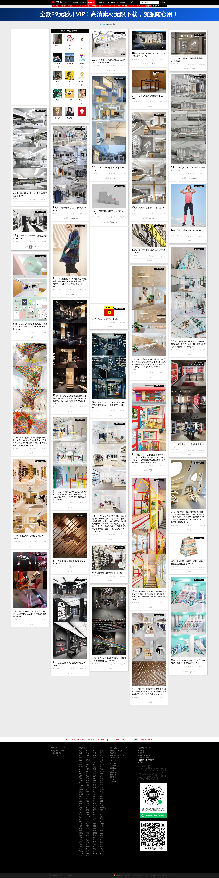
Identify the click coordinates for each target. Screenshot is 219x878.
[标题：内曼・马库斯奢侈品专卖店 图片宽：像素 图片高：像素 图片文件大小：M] (188, 205)
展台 (101, 846)
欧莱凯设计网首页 (116, 751)
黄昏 (80, 821)
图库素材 (91, 2)
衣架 (80, 844)
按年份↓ (78, 6)
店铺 (101, 849)
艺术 (87, 774)
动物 (101, 753)
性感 (80, 764)
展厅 (94, 846)
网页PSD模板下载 (116, 758)
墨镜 (94, 831)
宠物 (101, 812)
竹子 (87, 799)
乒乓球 (102, 851)
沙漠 (80, 826)
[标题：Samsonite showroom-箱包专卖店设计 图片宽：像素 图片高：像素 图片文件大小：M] (30, 220)
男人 (87, 776)
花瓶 (80, 837)
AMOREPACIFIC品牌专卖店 (110, 211)
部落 (80, 796)
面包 (101, 778)
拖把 (87, 840)
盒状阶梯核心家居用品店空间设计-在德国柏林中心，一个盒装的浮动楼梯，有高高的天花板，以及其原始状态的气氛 (70, 398)
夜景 (101, 799)
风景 (94, 753)
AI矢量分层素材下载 (117, 755)
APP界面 (113, 772)
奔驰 (101, 796)
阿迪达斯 (103, 808)
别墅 (94, 789)
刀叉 (87, 824)
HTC (87, 796)
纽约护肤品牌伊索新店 (106, 573)
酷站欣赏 (83, 2)
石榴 (94, 842)
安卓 (87, 828)
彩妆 (87, 753)
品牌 (87, 769)
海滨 (94, 799)
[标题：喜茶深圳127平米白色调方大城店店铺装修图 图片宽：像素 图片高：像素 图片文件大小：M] (30, 149)
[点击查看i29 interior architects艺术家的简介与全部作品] (30, 247)
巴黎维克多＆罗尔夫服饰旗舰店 (70, 663)
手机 (101, 783)
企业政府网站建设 (144, 755)
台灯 (101, 819)
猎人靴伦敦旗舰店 (104, 319)
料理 (80, 846)
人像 (94, 771)
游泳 (87, 803)
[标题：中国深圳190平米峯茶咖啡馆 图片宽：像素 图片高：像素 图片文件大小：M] (109, 120)
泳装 (101, 821)
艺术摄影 (94, 6)
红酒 (87, 787)
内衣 (101, 762)
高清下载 (148, 6)
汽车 (87, 751)
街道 (87, 780)
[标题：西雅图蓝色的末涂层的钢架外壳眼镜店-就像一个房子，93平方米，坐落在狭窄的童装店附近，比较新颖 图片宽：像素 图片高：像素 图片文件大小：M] (188, 292)
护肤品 (81, 833)
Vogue (102, 794)
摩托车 (102, 771)
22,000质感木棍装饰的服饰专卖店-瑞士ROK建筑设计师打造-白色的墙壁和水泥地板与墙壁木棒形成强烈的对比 (149, 691)
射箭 (80, 803)
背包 (80, 824)
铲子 (94, 819)
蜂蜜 (87, 794)
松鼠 (87, 792)
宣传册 (102, 764)
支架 (94, 828)
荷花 (80, 849)
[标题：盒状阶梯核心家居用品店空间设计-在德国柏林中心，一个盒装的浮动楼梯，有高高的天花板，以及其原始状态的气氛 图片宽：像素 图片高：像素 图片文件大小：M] (70, 346)
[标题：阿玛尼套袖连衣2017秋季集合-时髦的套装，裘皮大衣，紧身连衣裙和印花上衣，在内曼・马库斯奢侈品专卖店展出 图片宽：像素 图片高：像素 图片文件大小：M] (70, 250)
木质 (101, 842)
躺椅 (87, 812)
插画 (80, 774)
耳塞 (101, 810)
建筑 (94, 758)
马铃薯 (81, 794)
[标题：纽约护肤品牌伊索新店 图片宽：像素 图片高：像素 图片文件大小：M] (109, 557)
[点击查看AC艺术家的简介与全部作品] (111, 222)
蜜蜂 (94, 803)
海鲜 (94, 844)
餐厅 (80, 817)
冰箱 (101, 780)
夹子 (101, 853)
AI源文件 (98, 2)
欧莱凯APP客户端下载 (146, 760)
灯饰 (87, 842)
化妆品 (81, 785)
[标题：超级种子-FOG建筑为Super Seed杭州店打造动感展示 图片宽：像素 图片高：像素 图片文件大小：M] (109, 44)
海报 (80, 815)
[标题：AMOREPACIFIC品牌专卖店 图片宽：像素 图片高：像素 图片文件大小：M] (109, 196)
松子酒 (81, 853)
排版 (87, 815)
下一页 (118, 739)
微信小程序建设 (143, 758)
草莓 (87, 810)
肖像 (101, 787)
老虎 (101, 751)
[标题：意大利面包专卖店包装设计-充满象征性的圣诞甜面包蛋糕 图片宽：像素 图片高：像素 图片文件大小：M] (188, 547)
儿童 (87, 805)
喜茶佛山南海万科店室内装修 (150, 208)
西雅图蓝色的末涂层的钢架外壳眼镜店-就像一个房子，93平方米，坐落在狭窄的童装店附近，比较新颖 (188, 344)
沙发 (94, 762)
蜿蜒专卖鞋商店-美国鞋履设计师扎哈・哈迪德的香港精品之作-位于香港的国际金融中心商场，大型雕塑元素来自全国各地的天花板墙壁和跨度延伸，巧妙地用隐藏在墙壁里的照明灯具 (188, 517)
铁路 (101, 801)
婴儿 (80, 760)
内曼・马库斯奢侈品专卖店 (187, 230)
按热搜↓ (70, 6)
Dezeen (95, 817)
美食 (80, 771)
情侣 (101, 803)
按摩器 (81, 840)
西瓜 (94, 792)
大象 (101, 769)
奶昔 (87, 831)
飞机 (87, 764)
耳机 (101, 760)
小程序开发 (114, 2)
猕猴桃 (102, 805)
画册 (94, 787)
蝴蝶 (101, 831)
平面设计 (86, 6)
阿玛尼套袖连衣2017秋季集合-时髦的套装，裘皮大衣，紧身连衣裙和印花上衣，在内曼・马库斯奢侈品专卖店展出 (70, 281)
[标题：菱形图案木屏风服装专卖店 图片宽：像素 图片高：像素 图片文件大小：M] (30, 496)
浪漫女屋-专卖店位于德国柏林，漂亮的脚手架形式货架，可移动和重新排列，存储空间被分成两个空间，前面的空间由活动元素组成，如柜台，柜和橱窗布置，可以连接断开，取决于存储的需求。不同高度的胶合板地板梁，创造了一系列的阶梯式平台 (109, 523)
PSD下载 (106, 2)
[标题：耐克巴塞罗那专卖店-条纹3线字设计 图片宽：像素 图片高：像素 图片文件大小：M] (149, 235)
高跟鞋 (102, 789)
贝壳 (87, 844)
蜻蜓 (101, 837)
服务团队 (141, 753)
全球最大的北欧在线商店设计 (148, 96)
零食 (94, 835)
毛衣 (87, 808)
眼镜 (94, 810)
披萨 (87, 771)
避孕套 (81, 767)
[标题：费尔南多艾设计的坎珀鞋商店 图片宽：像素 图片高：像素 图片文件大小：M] (188, 400)
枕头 (101, 828)
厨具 (94, 821)
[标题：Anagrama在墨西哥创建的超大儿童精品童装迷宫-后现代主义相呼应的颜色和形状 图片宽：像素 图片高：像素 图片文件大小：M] (30, 287)
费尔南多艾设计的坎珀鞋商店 (189, 444)
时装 (94, 751)
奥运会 (102, 792)
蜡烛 (87, 821)
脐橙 (80, 808)
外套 (87, 833)
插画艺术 (117, 6)
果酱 (80, 831)
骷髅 (94, 824)
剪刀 (87, 835)
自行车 (88, 760)
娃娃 (80, 812)
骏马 (80, 835)
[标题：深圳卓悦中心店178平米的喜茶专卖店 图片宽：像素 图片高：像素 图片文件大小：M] (188, 119)
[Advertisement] (30, 67)
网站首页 (76, 2)
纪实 (87, 789)
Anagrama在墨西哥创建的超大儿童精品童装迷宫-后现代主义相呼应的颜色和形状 (30, 326)
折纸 (101, 817)
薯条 (80, 828)
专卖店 (81, 851)
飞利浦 (95, 805)
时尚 (87, 785)
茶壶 (101, 833)
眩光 (94, 767)
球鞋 (80, 810)
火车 (101, 815)
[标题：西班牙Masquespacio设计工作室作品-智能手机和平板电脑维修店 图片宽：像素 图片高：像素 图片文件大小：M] (188, 617)
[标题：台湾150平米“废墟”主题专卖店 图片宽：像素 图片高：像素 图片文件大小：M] (70, 165)
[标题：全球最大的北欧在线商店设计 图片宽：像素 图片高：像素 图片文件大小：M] (149, 81)
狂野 (80, 776)
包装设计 (101, 6)
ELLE (94, 794)
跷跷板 (95, 833)
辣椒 (87, 853)
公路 (94, 780)
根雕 (94, 826)
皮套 (80, 842)
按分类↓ (55, 6)
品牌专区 (140, 6)
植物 (101, 755)
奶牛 (80, 819)
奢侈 (94, 785)
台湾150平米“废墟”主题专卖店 (71, 208)
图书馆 (88, 846)
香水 (80, 799)
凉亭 (94, 801)
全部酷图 (113, 763)
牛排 (101, 844)
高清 (94, 774)
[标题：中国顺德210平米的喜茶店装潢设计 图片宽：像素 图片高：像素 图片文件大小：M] (188, 43)
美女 (80, 758)
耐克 (94, 808)
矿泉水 (81, 787)
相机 (80, 762)
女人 (80, 751)
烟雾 (94, 837)
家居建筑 (125, 6)
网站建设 (123, 2)
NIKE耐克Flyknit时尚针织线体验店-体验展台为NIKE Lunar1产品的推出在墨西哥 (29, 614)
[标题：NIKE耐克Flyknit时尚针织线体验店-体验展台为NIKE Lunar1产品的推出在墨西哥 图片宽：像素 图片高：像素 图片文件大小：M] (30, 580)
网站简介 (141, 751)
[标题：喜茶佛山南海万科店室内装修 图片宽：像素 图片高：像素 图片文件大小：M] (149, 158)
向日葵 (81, 780)
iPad (94, 796)
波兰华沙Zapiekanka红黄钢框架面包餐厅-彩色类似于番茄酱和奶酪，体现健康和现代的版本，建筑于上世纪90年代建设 (149, 594)
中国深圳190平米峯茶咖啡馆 (110, 168)
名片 (94, 764)
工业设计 (132, 6)
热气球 (102, 826)
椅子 (94, 760)
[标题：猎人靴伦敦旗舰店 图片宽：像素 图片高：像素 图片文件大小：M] (109, 311)
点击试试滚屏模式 (146, 739)
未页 (123, 739)
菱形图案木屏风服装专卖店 (30, 536)
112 (131, 2)
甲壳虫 (95, 853)
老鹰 (87, 826)
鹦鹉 (80, 778)
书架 (87, 856)
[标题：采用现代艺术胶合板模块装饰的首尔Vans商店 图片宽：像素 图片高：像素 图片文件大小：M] (149, 40)
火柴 (94, 815)
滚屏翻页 (156, 6)
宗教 (101, 776)
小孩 (101, 758)
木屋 (87, 849)
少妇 (94, 776)
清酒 (101, 835)
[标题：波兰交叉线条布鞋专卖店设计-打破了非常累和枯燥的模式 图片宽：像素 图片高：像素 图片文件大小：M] (109, 621)
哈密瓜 (81, 792)
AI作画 (109, 6)
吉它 (101, 840)
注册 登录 (163, 6)
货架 (87, 801)
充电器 (102, 824)
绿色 (94, 755)
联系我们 (141, 762)
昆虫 (87, 755)
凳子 (101, 785)
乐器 (87, 837)
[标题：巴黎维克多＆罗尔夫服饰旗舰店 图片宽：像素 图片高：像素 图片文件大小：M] (70, 618)
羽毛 (87, 851)
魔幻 (94, 849)
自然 (94, 769)
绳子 (94, 840)
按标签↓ (63, 6)
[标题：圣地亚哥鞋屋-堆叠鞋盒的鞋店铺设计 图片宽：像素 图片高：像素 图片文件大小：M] (70, 535)
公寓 (80, 801)
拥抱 (80, 805)
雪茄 (80, 856)
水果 (80, 753)
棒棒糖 (88, 817)
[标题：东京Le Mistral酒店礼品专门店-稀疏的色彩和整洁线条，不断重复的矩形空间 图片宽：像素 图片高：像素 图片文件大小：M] (109, 366)
